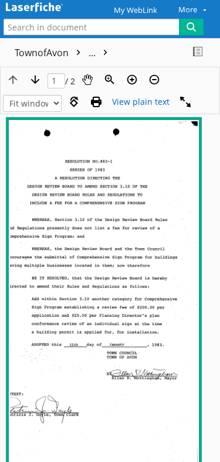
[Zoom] (110, 80)
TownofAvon (56, 52)
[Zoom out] (154, 80)
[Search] (191, 27)
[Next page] (35, 80)
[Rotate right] (74, 102)
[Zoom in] (132, 80)
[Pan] (87, 80)
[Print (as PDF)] (96, 102)
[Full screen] (185, 102)
